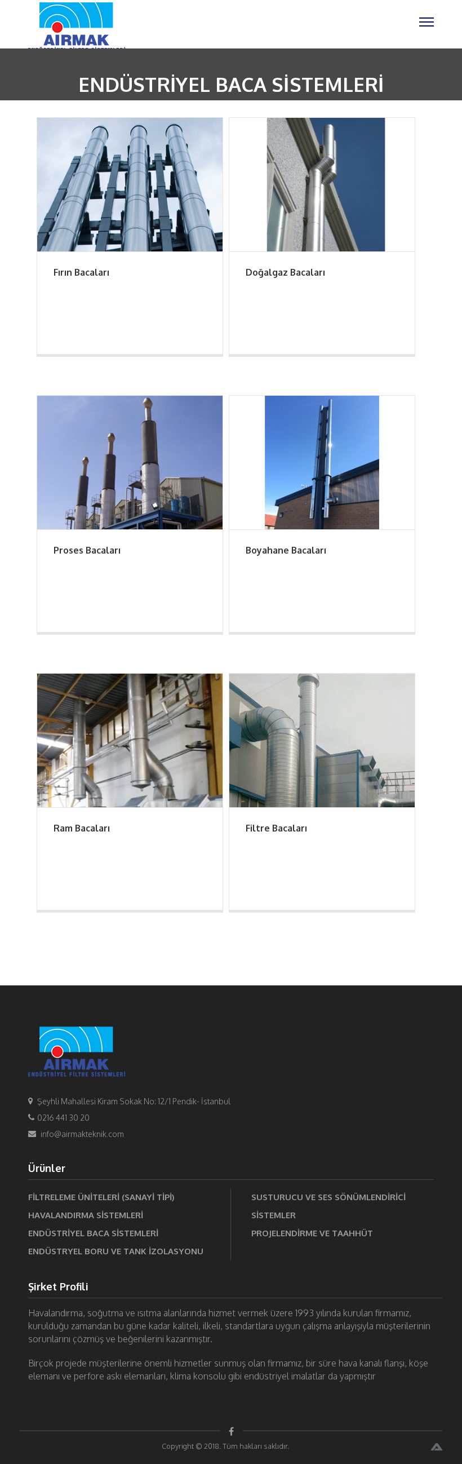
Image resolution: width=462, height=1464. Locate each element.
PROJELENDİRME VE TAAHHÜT (312, 1233)
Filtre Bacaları (276, 828)
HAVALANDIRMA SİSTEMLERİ (85, 1215)
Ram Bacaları (82, 828)
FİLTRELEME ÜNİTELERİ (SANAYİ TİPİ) (101, 1197)
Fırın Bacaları (81, 272)
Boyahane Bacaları (286, 550)
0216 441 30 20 (63, 1117)
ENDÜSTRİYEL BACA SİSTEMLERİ (93, 1233)
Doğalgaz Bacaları (285, 272)
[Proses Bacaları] (130, 461)
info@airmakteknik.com (82, 1134)
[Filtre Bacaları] (322, 739)
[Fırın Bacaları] (130, 183)
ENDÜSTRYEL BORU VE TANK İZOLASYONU (115, 1251)
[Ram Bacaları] (130, 739)
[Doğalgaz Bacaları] (322, 183)
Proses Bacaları (87, 550)
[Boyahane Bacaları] (322, 461)
